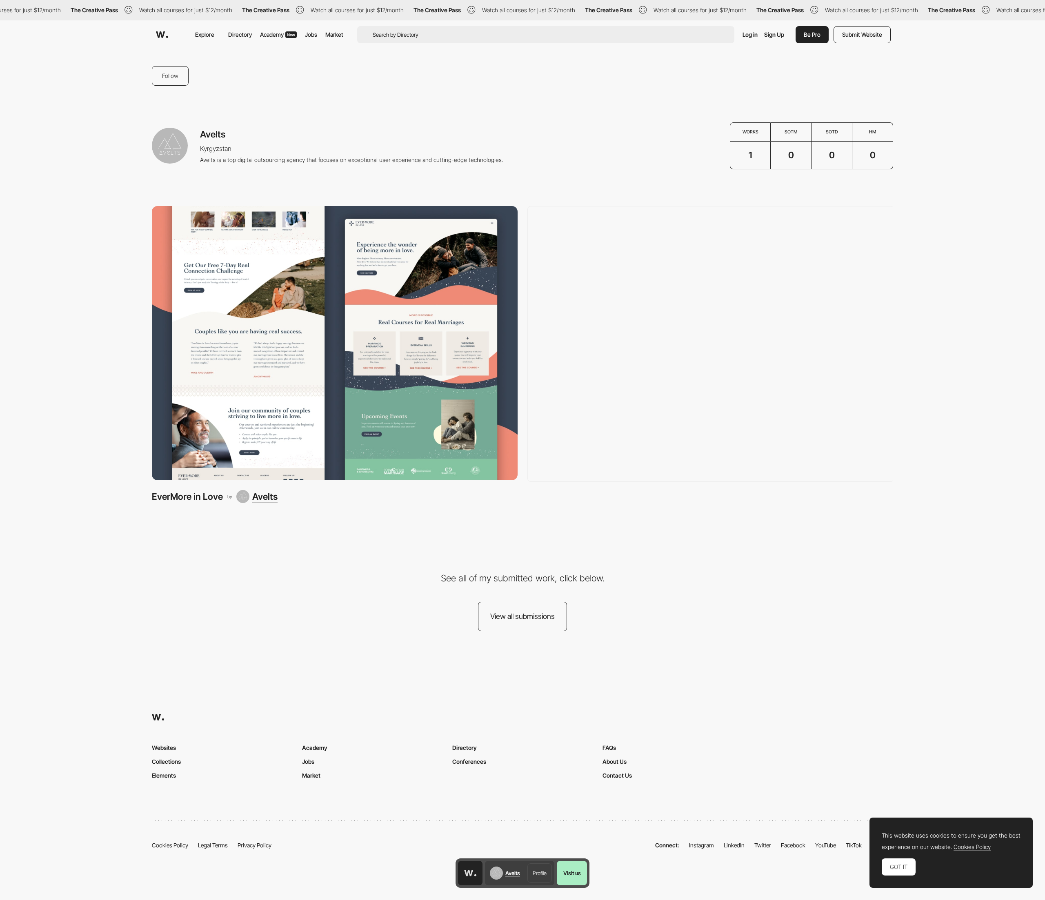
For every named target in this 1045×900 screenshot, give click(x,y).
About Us (615, 761)
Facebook (793, 845)
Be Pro (812, 34)
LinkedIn (734, 845)
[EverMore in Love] (335, 343)
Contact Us (617, 775)
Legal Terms (213, 845)
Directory (240, 34)
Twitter (762, 845)
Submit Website (862, 34)
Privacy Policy (254, 845)
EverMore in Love (187, 496)
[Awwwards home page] (470, 873)
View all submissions (522, 616)
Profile (540, 873)
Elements (164, 775)
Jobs (311, 34)
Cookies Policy (170, 845)
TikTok (854, 845)
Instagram (701, 845)
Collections (166, 761)
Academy (277, 34)
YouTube (825, 845)
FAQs (609, 747)
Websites (164, 747)
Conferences (469, 761)
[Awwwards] (162, 34)
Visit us (572, 873)
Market (334, 34)
